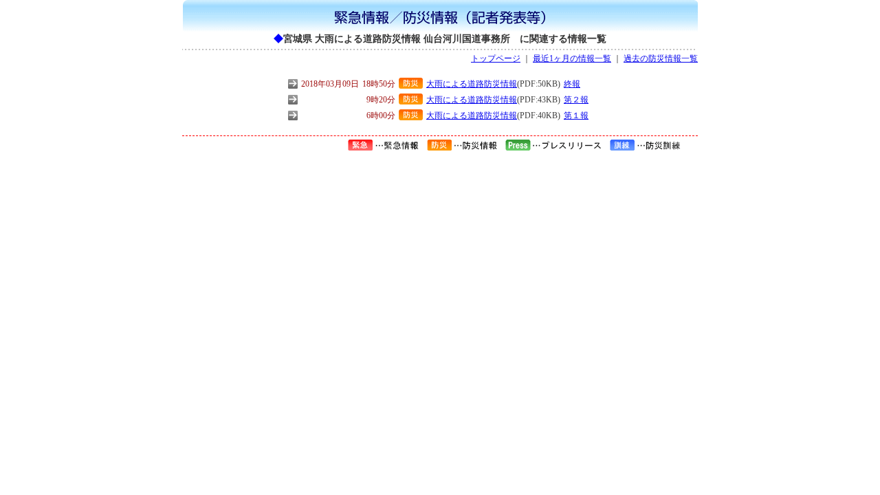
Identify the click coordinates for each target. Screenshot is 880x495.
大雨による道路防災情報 (471, 84)
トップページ (495, 58)
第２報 (576, 99)
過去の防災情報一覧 (661, 58)
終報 (572, 84)
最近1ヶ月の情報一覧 (572, 58)
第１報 (576, 115)
